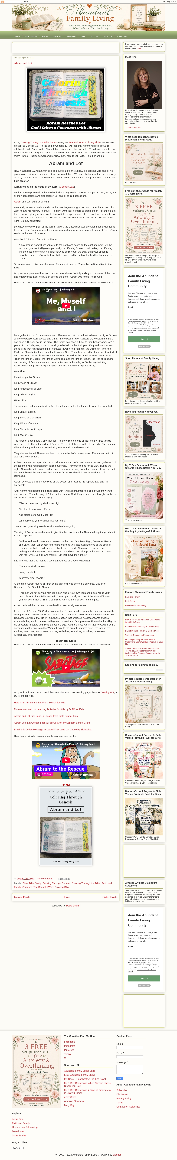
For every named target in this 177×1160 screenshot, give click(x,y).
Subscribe (108, 36)
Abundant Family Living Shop (79, 1070)
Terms (119, 1102)
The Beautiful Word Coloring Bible (51, 887)
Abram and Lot (23, 63)
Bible (25, 883)
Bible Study (71, 36)
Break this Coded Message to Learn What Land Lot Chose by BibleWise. (53, 729)
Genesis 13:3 (67, 186)
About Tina (17, 1119)
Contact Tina (122, 36)
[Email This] (60, 879)
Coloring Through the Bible (86, 883)
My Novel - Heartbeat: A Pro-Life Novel (85, 1079)
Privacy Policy (123, 1098)
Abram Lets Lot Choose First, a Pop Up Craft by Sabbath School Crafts (52, 722)
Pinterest (69, 1050)
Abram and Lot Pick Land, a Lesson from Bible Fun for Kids (46, 716)
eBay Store (70, 1097)
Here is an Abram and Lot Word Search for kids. (40, 702)
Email (130, 307)
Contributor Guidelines (128, 1106)
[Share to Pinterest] (69, 879)
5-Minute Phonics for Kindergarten (139, 635)
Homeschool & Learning (51, 36)
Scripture (27, 887)
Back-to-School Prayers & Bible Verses (142, 631)
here (139, 49)
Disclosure (122, 1094)
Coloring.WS (107, 692)
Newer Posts (22, 897)
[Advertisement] (42, 46)
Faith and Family (132, 597)
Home (17, 36)
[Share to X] (64, 879)
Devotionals (18, 1131)
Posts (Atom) (73, 905)
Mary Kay (69, 1105)
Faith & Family (31, 36)
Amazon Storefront (74, 1101)
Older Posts (110, 897)
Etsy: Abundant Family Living (79, 1075)
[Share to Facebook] (66, 879)
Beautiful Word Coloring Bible (84, 142)
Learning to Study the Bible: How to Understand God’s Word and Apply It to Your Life (144, 642)
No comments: (45, 878)
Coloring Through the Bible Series (39, 142)
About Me (94, 36)
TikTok (67, 1054)
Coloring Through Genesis (56, 883)
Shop (83, 36)
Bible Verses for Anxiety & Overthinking (142, 627)
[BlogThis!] (62, 879)
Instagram (69, 1046)
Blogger (117, 1154)
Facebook (69, 1041)
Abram (17, 201)
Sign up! (144, 339)
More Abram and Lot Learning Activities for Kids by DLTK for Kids (49, 709)
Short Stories (19, 1135)
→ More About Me (133, 128)
